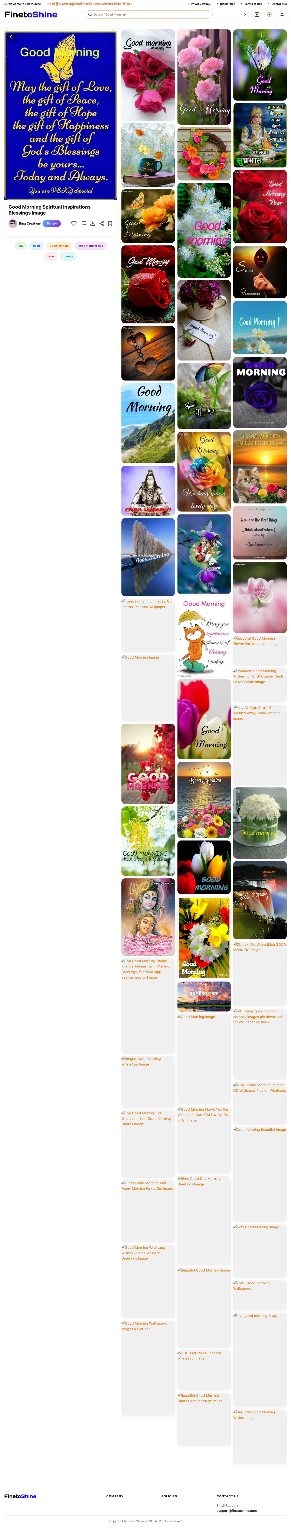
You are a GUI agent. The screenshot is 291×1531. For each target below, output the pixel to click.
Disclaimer (227, 4)
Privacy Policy (200, 4)
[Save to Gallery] (170, 42)
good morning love (90, 245)
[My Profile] (282, 14)
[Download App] (244, 14)
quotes (68, 256)
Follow (52, 223)
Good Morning (59, 245)
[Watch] (257, 14)
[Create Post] (269, 14)
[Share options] (170, 34)
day (21, 245)
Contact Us (279, 4)
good (36, 245)
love (51, 256)
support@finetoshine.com (237, 1511)
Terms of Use (253, 4)
